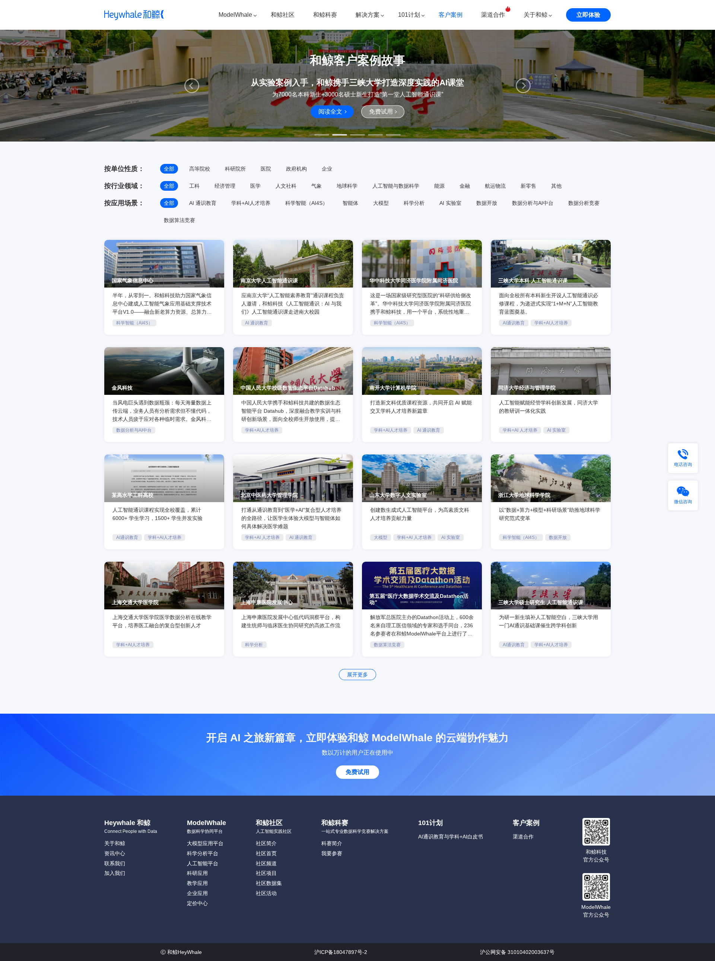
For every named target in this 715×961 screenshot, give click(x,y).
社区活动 (266, 893)
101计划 (409, 15)
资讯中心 (114, 853)
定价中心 (197, 903)
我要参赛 (331, 853)
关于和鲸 (535, 15)
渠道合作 (493, 15)
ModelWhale (235, 15)
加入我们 (114, 873)
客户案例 (451, 15)
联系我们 (114, 863)
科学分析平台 (202, 853)
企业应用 (197, 893)
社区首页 (266, 853)
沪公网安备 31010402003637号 (517, 952)
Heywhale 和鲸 (127, 823)
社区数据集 (269, 883)
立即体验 (588, 15)
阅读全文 (330, 111)
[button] (191, 85)
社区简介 (266, 843)
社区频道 (266, 863)
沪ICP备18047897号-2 (340, 952)
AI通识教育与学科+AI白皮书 (450, 837)
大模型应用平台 (205, 843)
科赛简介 (331, 843)
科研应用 (197, 873)
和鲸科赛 (325, 15)
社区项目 (266, 873)
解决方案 (367, 15)
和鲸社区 (283, 15)
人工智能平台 (202, 863)
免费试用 (381, 111)
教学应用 (197, 883)
